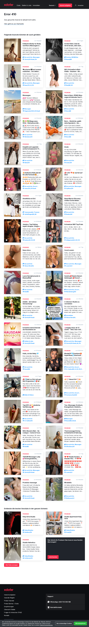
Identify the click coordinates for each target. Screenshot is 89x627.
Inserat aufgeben (65, 5)
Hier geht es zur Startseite (14, 24)
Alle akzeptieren (80, 623)
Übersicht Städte (9, 609)
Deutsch (52, 5)
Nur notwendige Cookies (64, 623)
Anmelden (80, 5)
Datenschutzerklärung (46, 625)
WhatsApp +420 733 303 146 (60, 602)
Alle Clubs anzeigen (11, 565)
